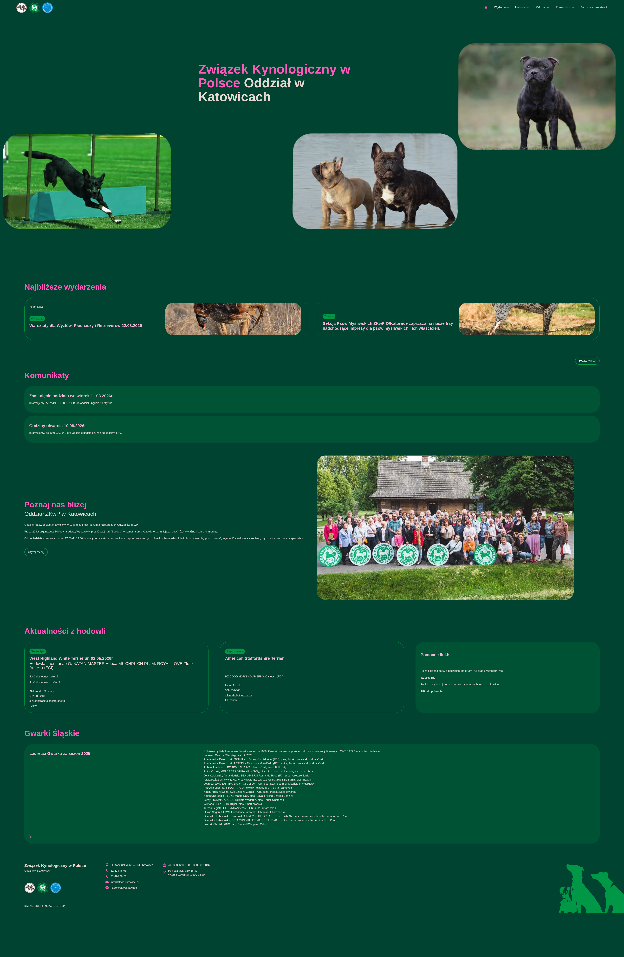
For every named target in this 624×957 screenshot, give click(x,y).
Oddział (540, 7)
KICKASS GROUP (55, 906)
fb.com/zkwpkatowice (124, 887)
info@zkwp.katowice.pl (125, 882)
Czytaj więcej (36, 552)
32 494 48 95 (118, 870)
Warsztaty (37, 318)
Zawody (329, 316)
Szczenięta (38, 651)
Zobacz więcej (587, 360)
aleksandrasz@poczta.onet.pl (47, 700)
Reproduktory (235, 651)
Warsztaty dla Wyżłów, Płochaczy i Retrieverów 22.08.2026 (85, 325)
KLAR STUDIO (32, 906)
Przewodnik (563, 7)
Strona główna (486, 8)
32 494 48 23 (118, 876)
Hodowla (520, 7)
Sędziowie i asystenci (594, 7)
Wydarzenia (501, 7)
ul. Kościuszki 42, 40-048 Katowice (132, 865)
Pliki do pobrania (431, 691)
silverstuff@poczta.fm (238, 695)
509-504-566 (232, 690)
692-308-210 (37, 696)
